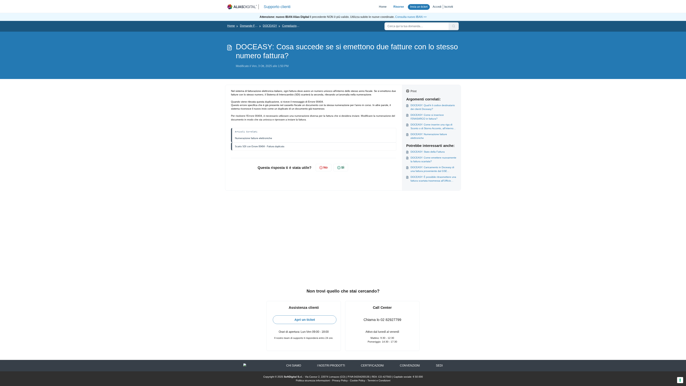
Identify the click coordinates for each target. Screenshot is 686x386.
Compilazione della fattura (298, 25)
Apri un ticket (304, 319)
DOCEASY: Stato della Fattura (428, 151)
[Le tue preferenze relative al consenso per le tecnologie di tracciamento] (680, 380)
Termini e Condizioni (378, 380)
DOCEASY (270, 25)
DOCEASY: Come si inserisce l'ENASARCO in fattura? (427, 116)
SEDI (439, 365)
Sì (342, 167)
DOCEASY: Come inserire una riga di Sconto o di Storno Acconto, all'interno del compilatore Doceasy (432, 126)
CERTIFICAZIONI (372, 365)
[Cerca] (454, 26)
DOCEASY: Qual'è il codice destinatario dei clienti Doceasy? (433, 107)
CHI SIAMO (293, 365)
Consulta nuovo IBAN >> (410, 16)
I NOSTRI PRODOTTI (331, 365)
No (325, 167)
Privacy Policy (340, 380)
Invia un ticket (418, 6)
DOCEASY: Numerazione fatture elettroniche (429, 136)
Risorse (398, 6)
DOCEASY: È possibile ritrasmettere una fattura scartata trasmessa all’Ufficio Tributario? (433, 179)
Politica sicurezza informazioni (313, 380)
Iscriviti (448, 6)
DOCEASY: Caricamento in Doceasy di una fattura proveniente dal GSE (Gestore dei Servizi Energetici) (432, 169)
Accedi (437, 6)
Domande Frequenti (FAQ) (257, 25)
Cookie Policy (357, 380)
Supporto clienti (277, 6)
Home (383, 6)
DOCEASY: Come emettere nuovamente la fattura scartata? (433, 159)
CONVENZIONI (410, 365)
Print (413, 91)
